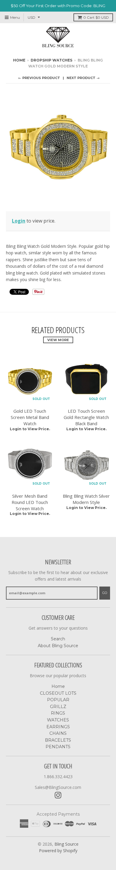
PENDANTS (58, 746)
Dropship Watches (51, 60)
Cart (96, 17)
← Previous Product (39, 78)
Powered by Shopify (58, 850)
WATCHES (58, 720)
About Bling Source (58, 645)
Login (18, 221)
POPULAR (58, 699)
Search (58, 639)
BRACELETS (58, 740)
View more (58, 340)
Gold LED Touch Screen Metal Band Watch (30, 417)
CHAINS (58, 733)
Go (104, 593)
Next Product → (83, 78)
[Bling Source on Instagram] (58, 795)
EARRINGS (58, 726)
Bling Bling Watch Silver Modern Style (86, 499)
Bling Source (66, 844)
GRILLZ (58, 706)
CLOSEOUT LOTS (58, 693)
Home (19, 60)
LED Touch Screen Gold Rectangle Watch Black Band (86, 417)
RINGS (58, 713)
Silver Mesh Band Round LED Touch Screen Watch (30, 502)
